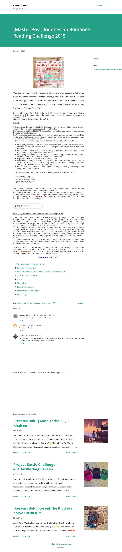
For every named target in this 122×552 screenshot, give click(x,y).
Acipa (21, 335)
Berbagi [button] (97, 58)
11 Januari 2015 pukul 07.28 (46, 315)
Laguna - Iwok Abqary (27, 268)
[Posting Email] (54, 303)
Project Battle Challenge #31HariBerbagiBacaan (34, 466)
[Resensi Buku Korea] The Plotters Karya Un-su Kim (42, 510)
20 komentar (25, 452)
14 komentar (25, 536)
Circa (19, 279)
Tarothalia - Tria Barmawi (29, 275)
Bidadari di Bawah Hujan (28, 291)
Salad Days (22, 294)
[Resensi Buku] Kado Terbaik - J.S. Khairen (41, 423)
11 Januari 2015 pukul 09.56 (36, 325)
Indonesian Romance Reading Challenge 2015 (108, 69)
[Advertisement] (45, 389)
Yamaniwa (21, 283)
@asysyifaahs (26, 251)
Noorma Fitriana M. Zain (27, 315)
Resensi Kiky (20, 5)
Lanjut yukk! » (71, 452)
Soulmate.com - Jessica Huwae (31, 264)
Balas (21, 321)
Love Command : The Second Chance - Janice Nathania (41, 271)
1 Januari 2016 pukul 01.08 (33, 335)
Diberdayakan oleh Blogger (62, 544)
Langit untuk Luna (25, 287)
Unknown (22, 325)
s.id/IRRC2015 (48, 340)
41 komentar (25, 496)
